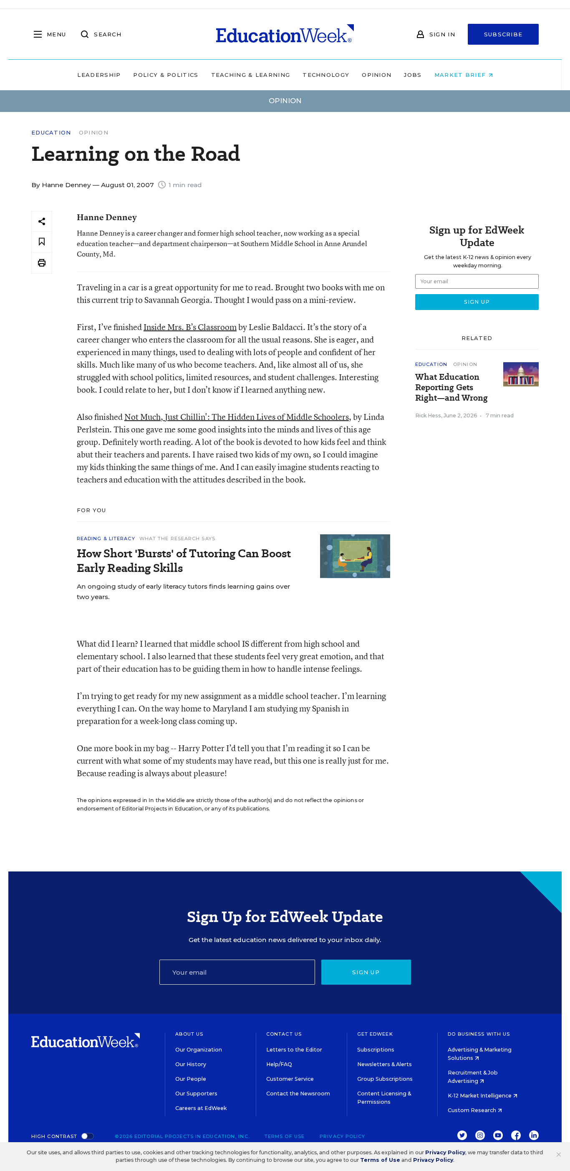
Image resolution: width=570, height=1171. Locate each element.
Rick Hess (428, 415)
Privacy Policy (342, 1136)
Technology (326, 74)
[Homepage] (285, 34)
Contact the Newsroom (298, 1093)
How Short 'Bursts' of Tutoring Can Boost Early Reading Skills (184, 560)
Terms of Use (285, 1136)
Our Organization (198, 1050)
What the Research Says (177, 538)
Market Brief (461, 74)
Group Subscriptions (385, 1079)
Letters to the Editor (294, 1050)
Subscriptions (375, 1050)
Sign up (366, 972)
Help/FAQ (279, 1064)
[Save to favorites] (42, 242)
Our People (190, 1079)
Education (51, 133)
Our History (190, 1064)
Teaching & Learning (250, 74)
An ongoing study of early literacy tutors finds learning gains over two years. (183, 591)
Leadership (99, 74)
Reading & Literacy (106, 538)
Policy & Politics (165, 74)
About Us (189, 1034)
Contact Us (284, 1034)
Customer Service (290, 1079)
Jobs (412, 74)
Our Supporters (196, 1093)
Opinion (376, 74)
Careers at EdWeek (201, 1108)
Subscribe (503, 34)
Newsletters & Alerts (384, 1064)
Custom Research (472, 1110)
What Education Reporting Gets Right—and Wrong (451, 387)
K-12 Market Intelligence (480, 1095)
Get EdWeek (375, 1034)
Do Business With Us (479, 1034)
